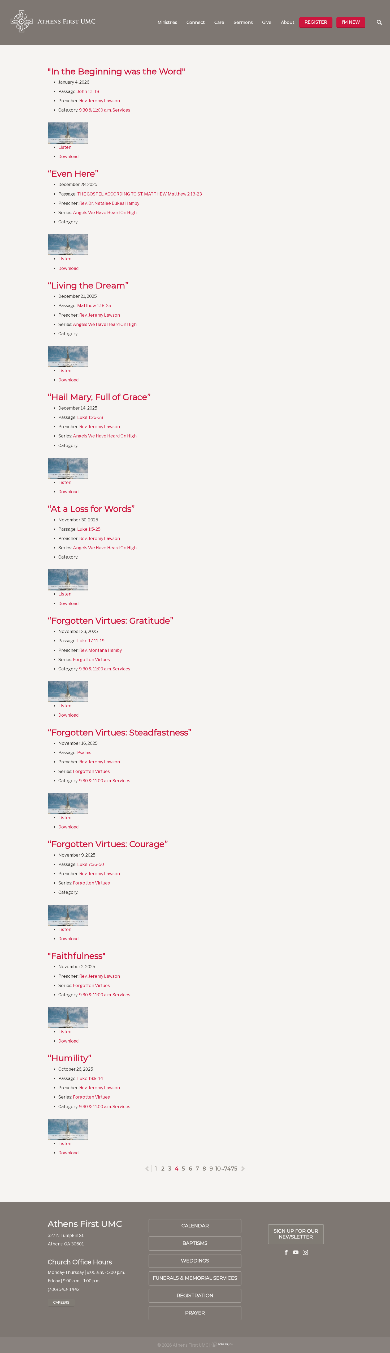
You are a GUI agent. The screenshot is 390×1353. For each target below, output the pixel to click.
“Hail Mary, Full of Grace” (99, 397)
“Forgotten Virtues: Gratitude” (111, 620)
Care (219, 22)
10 (218, 1168)
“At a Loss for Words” (91, 509)
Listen (64, 147)
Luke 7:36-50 (90, 864)
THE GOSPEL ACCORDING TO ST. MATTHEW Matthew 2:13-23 (139, 194)
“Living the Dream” (88, 285)
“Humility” (70, 1058)
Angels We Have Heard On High (105, 212)
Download (68, 156)
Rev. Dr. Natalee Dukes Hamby (109, 203)
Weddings (195, 1261)
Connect (196, 22)
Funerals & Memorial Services (195, 1278)
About (287, 22)
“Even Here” (73, 173)
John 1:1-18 (88, 91)
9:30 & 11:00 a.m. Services (104, 110)
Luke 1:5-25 (89, 529)
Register (316, 22)
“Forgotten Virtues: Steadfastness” (120, 732)
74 (227, 1168)
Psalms (84, 752)
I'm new (351, 22)
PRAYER (195, 1313)
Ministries (167, 22)
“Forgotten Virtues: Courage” (108, 844)
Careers (61, 1302)
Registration (195, 1296)
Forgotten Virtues (91, 659)
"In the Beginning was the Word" (116, 71)
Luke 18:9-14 (90, 1078)
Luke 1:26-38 (90, 417)
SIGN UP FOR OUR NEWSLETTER (296, 1234)
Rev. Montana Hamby (100, 650)
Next (243, 1168)
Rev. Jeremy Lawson (99, 100)
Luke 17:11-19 (91, 640)
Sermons (243, 22)
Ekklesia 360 (222, 1344)
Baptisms (195, 1243)
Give (266, 22)
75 (234, 1168)
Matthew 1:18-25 (94, 305)
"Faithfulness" (77, 956)
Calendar (195, 1226)
